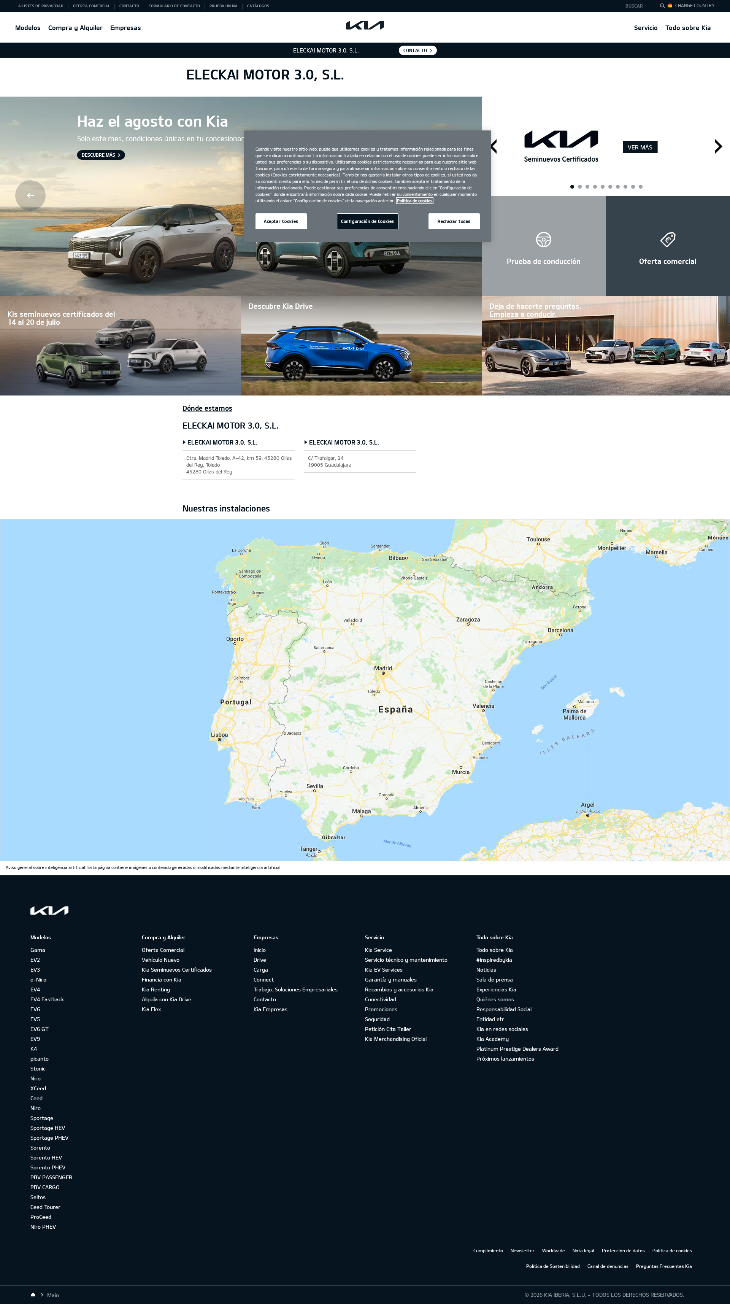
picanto (39, 1058)
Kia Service (378, 950)
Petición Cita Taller (388, 1029)
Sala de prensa (494, 979)
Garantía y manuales (391, 979)
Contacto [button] (129, 5)
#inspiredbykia (494, 959)
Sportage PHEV (49, 1137)
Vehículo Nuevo (160, 959)
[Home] (33, 1295)
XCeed (38, 1088)
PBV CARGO (45, 1187)
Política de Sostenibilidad (553, 1266)
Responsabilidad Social (504, 1009)
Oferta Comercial (163, 950)
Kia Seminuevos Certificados (177, 969)
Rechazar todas (454, 221)
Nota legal (583, 1250)
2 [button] (587, 186)
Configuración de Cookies (367, 221)
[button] (636, 6)
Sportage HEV (47, 1128)
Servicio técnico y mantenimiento (406, 959)
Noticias (486, 969)
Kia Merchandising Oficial (396, 1039)
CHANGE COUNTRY (695, 5)
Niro (35, 1078)
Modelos (28, 27)
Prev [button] (31, 196)
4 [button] (617, 186)
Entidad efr (490, 1019)
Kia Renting (156, 989)
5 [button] (632, 186)
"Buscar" (664, 6)
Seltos (38, 1197)
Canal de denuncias (607, 1266)
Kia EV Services (384, 969)
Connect (264, 979)
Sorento (40, 1147)
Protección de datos (623, 1250)
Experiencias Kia (496, 989)
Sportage (41, 1118)
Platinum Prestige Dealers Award (517, 1048)
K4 (33, 1048)
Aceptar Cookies (281, 221)
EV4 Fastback (47, 999)
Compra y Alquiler (75, 27)
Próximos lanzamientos (505, 1058)
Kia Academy (492, 1039)
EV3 (35, 969)
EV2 (35, 959)
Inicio (260, 950)
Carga (261, 969)
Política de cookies (672, 1250)
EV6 (35, 1009)
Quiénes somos (495, 999)
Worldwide (553, 1250)
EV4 (35, 989)
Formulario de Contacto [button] (174, 5)
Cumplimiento (488, 1250)
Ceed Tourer (45, 1207)
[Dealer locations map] (365, 690)
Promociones (381, 1009)
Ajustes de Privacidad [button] (40, 5)
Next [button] (718, 146)
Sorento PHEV (47, 1167)
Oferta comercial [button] (91, 5)
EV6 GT (39, 1029)
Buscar (634, 5)
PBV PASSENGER (51, 1177)
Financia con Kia (161, 979)
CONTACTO (415, 50)
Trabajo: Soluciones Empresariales (296, 989)
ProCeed (40, 1216)
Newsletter (523, 1250)
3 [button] (602, 186)
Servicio (646, 27)
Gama (37, 950)
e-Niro (38, 979)
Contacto (265, 999)
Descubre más (98, 154)
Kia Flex (151, 1009)
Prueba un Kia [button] (223, 5)
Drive (260, 959)
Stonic (38, 1068)
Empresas (125, 27)
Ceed (36, 1098)
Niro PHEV (43, 1226)
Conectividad (380, 999)
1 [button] (572, 186)
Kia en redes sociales (502, 1029)
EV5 (35, 1019)
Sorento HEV (46, 1157)
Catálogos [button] (258, 5)
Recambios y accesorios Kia (399, 989)
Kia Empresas (270, 1009)
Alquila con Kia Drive (166, 999)
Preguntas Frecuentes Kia (664, 1266)
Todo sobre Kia (688, 27)
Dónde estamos (207, 408)
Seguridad (377, 1019)
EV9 (35, 1039)
